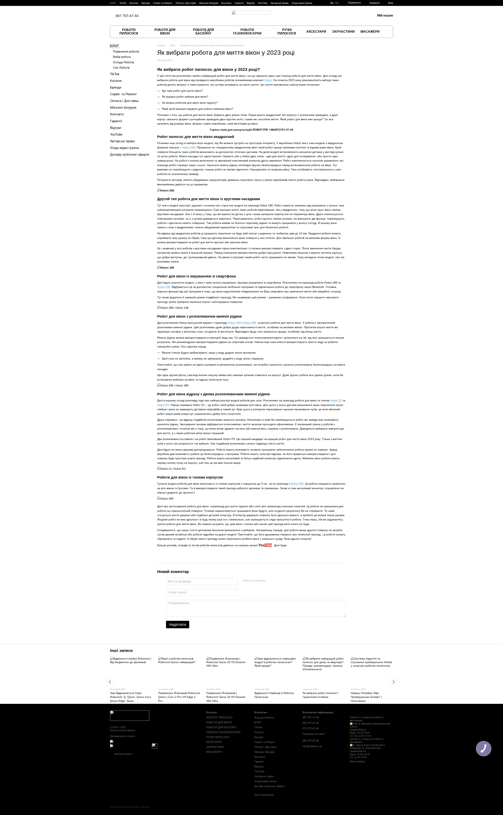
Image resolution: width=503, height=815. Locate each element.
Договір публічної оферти (129, 154)
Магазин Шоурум (208, 3)
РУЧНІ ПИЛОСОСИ (286, 31)
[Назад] (109, 681)
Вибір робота (122, 56)
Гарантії (239, 3)
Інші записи (121, 650)
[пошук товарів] (386, 32)
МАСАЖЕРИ (370, 31)
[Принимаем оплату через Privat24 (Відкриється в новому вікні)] (130, 745)
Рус (337, 3)
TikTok (122, 3)
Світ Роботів (121, 67)
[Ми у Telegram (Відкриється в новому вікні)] (170, 15)
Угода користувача (302, 3)
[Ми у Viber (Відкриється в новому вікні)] (166, 15)
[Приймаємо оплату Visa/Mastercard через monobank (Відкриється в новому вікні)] (141, 741)
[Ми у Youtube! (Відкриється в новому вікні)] (175, 15)
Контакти (226, 3)
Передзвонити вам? (314, 734)
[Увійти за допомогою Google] (276, 580)
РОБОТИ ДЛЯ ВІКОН (164, 31)
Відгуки (251, 3)
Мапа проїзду (357, 761)
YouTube (262, 3)
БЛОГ (113, 3)
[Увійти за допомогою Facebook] (270, 580)
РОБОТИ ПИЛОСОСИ (128, 31)
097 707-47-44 (127, 16)
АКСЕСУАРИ (316, 31)
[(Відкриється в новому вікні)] (154, 745)
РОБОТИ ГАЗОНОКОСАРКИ (247, 31)
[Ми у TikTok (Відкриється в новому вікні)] (151, 15)
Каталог (133, 3)
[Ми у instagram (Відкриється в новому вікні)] (161, 15)
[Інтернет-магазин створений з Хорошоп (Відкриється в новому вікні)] (130, 810)
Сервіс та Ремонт (163, 3)
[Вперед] (393, 681)
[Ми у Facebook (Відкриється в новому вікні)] (156, 15)
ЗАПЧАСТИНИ (343, 31)
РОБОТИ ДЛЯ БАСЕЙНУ (203, 31)
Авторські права (279, 3)
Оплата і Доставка (186, 3)
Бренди (145, 3)
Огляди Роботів (123, 62)
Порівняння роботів (126, 51)
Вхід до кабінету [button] (264, 717)
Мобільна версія (123, 754)
